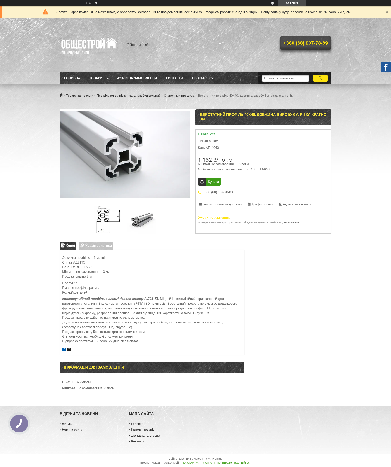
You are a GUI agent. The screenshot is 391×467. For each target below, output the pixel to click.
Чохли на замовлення (137, 78)
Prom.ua (217, 458)
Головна (72, 78)
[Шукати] (320, 78)
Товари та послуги (79, 95)
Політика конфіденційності (234, 462)
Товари (95, 78)
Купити (213, 182)
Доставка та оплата (145, 435)
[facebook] (64, 350)
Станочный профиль (179, 95)
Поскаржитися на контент (198, 462)
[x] (69, 350)
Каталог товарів (142, 429)
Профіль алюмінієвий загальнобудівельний (129, 95)
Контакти (174, 78)
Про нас (199, 78)
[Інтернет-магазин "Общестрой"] (89, 44)
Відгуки (67, 423)
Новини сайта (72, 429)
